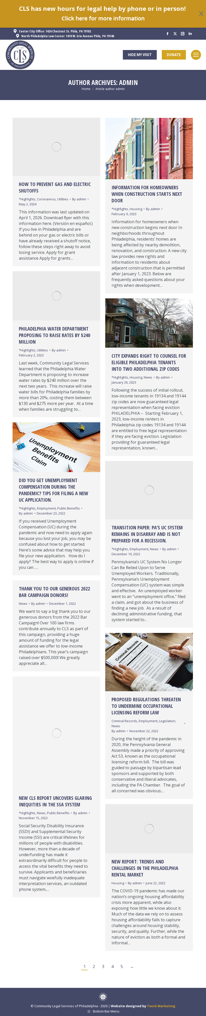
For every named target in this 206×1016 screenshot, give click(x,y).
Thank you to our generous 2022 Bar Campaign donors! (54, 591)
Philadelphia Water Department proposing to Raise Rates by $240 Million (54, 335)
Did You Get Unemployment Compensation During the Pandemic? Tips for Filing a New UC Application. (53, 490)
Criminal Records (124, 721)
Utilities (62, 199)
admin (128, 82)
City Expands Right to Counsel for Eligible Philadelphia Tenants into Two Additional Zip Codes (149, 362)
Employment (46, 508)
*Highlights (27, 199)
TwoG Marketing (161, 1006)
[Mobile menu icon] (196, 55)
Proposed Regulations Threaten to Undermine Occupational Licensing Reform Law (146, 706)
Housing (136, 209)
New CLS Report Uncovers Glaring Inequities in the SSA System (55, 801)
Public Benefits (68, 508)
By (79, 199)
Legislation (167, 721)
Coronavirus (46, 199)
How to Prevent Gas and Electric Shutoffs (55, 187)
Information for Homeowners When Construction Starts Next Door (147, 194)
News (148, 377)
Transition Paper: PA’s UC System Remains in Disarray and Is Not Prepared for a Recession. (147, 534)
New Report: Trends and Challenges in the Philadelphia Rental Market (145, 868)
